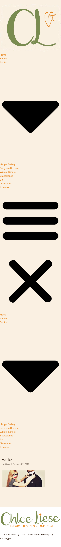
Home (3, 55)
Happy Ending (7, 164)
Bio (1, 179)
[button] (30, 251)
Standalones (6, 176)
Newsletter (5, 183)
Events (3, 58)
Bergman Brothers (9, 168)
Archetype (5, 538)
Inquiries (4, 187)
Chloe (7, 464)
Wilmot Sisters (8, 172)
